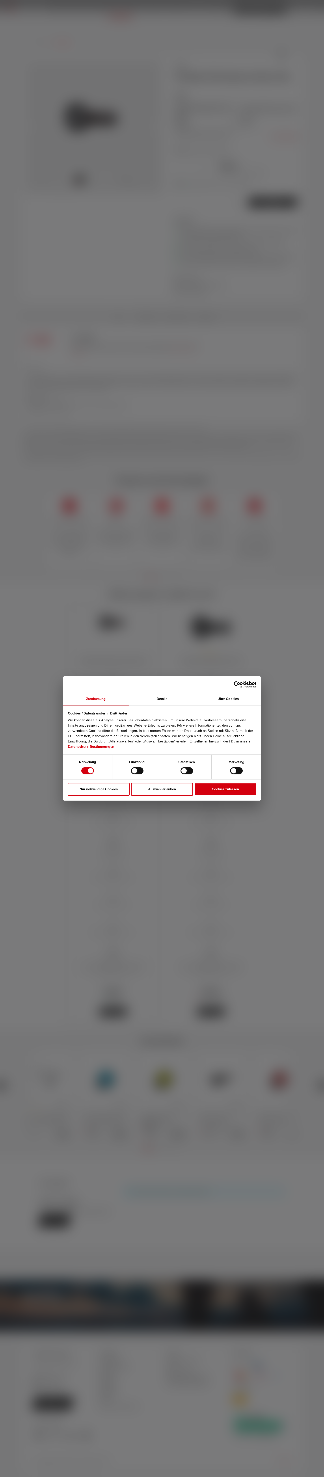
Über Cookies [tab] (228, 699)
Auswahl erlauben (162, 789)
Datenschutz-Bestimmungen (91, 746)
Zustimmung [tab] (96, 699)
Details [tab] (162, 699)
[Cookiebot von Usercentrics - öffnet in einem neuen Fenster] (237, 684)
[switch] (137, 770)
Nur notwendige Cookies (99, 789)
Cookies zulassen (225, 789)
